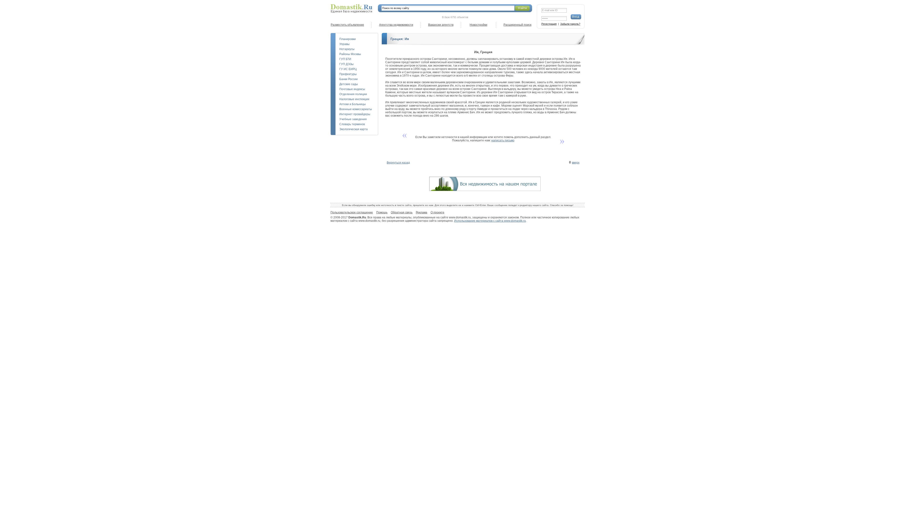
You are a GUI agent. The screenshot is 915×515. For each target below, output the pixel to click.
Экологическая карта (353, 129)
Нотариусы (347, 49)
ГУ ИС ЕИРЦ (348, 69)
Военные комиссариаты (355, 109)
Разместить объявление (347, 24)
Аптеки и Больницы (352, 104)
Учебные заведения (353, 119)
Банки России (348, 79)
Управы (344, 44)
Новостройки (478, 24)
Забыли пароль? (570, 23)
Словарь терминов (352, 124)
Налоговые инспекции (354, 99)
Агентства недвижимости (396, 24)
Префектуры (348, 74)
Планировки (347, 39)
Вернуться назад (398, 162)
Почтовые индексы (352, 89)
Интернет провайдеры (354, 114)
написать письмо (502, 140)
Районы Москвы (350, 54)
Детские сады (348, 84)
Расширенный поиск (517, 24)
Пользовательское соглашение (351, 212)
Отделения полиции (353, 94)
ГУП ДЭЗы (346, 64)
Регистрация (549, 23)
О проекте (437, 212)
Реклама (421, 212)
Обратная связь (401, 212)
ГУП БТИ (345, 59)
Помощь (381, 212)
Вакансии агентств (440, 24)
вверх (576, 162)
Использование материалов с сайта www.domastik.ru (490, 220)
